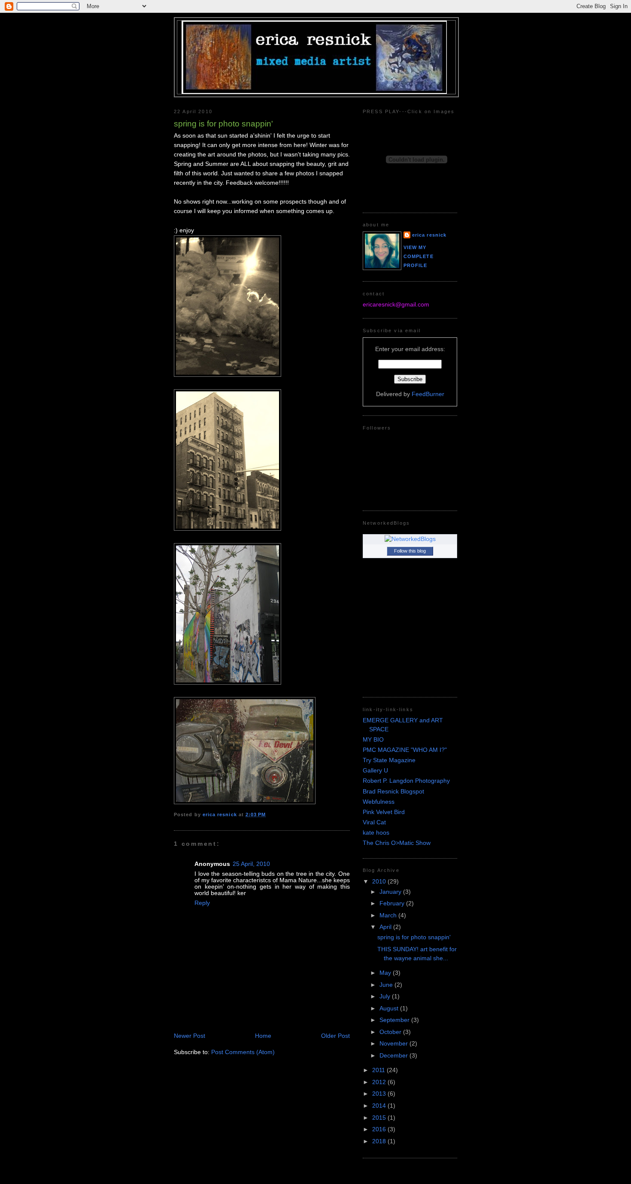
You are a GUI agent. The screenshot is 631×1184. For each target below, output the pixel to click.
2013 (380, 1094)
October (391, 1032)
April (386, 927)
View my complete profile (418, 256)
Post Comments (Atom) (243, 1052)
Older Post (335, 1036)
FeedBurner (428, 394)
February (392, 903)
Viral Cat (374, 822)
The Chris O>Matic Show (397, 843)
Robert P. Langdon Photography (406, 781)
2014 (380, 1106)
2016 (380, 1129)
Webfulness (378, 802)
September (395, 1020)
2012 (380, 1082)
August (389, 1008)
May (386, 973)
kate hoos (376, 832)
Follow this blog (410, 550)
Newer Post (189, 1036)
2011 (379, 1070)
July (385, 996)
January (391, 892)
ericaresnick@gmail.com (396, 304)
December (394, 1055)
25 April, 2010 (251, 864)
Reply (202, 903)
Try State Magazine (389, 760)
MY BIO (373, 739)
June (386, 985)
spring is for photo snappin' (414, 937)
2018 (380, 1141)
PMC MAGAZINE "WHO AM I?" (405, 750)
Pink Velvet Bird (384, 812)
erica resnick (429, 234)
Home (263, 1036)
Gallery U (375, 770)
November (394, 1043)
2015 (380, 1118)
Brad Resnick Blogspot (393, 791)
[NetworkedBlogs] (410, 539)
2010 (380, 881)
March (388, 915)
